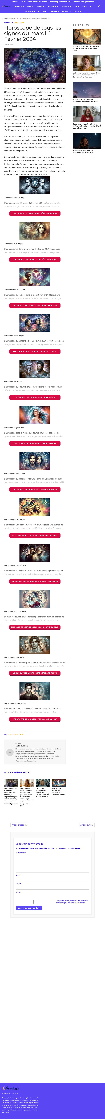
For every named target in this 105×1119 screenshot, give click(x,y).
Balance (18, 6)
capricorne (51, 6)
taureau (53, 11)
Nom (18, 875)
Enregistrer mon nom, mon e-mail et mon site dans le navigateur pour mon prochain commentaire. (72, 902)
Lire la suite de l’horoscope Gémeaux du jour (35, 213)
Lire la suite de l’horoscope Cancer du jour (34, 351)
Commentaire (21, 853)
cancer (39, 6)
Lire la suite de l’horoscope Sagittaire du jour (35, 581)
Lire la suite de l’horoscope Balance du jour (35, 489)
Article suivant (86, 825)
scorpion (42, 11)
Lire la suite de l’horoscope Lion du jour (35, 397)
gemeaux (65, 6)
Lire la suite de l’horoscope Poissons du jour (35, 719)
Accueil (15, 2)
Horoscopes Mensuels (59, 2)
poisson (85, 6)
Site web (18, 892)
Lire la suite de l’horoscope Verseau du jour (35, 673)
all (9, 734)
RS (23, 734)
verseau (65, 11)
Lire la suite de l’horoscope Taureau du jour (35, 305)
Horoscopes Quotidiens (83, 2)
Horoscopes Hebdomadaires (34, 2)
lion (75, 6)
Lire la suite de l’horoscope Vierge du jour (35, 443)
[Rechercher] (99, 6)
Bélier (29, 6)
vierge (76, 11)
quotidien (18, 734)
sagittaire (29, 11)
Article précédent (19, 825)
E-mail (18, 884)
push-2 (12, 734)
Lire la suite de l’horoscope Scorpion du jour (34, 535)
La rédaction (21, 746)
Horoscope (12, 18)
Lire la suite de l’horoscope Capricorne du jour (35, 627)
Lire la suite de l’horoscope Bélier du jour (35, 259)
